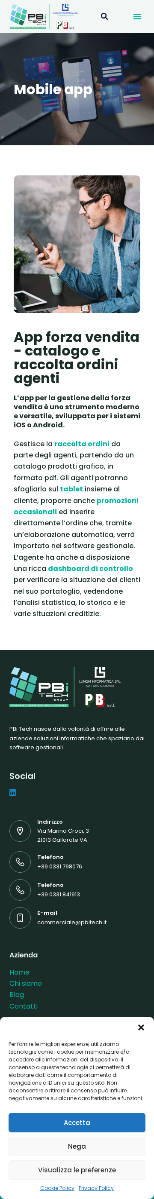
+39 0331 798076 (59, 866)
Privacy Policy (96, 1188)
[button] (141, 1027)
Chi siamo (25, 983)
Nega (77, 1146)
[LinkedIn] (12, 792)
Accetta (77, 1122)
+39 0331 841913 (58, 894)
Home (19, 972)
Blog (16, 995)
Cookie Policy (57, 1188)
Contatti (23, 1006)
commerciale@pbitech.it (72, 922)
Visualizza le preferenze (77, 1169)
